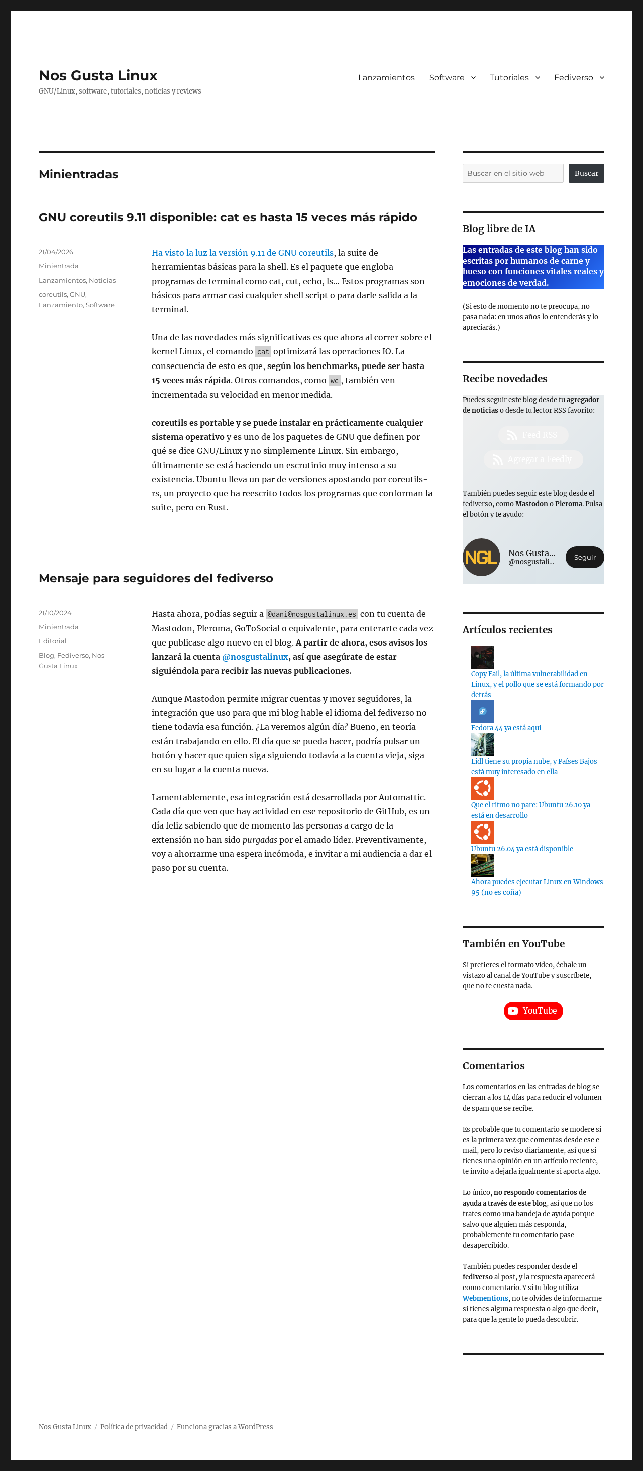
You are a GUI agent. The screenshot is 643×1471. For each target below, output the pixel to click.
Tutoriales (509, 77)
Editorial (53, 641)
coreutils (53, 294)
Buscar (586, 173)
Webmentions (485, 1298)
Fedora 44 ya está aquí (506, 728)
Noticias (102, 280)
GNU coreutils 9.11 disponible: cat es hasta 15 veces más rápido (228, 217)
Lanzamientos (386, 77)
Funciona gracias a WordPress (225, 1427)
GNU (77, 294)
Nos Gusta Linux (98, 75)
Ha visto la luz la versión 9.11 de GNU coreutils (243, 253)
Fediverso (573, 77)
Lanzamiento (61, 305)
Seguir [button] (585, 557)
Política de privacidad (134, 1427)
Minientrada (59, 266)
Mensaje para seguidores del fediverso (156, 578)
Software (447, 77)
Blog (46, 655)
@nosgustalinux (255, 657)
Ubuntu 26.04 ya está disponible (522, 849)
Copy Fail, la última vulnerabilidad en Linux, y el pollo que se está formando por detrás (537, 684)
